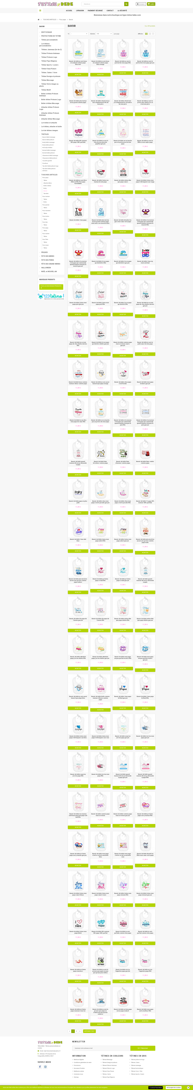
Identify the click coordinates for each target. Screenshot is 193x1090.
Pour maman (46, 196)
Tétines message (136, 1065)
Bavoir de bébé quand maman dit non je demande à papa (78, 463)
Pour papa (45, 177)
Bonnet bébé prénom (48, 153)
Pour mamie (45, 233)
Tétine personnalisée (49, 40)
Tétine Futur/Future (48, 69)
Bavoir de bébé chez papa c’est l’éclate (122, 382)
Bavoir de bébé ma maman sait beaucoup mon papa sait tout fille (78, 815)
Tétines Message (107, 1059)
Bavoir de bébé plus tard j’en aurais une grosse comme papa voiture (78, 580)
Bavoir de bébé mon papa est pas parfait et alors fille (122, 657)
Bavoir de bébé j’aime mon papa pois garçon (78, 303)
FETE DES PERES (47, 260)
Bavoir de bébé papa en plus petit (78, 501)
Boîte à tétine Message (50, 103)
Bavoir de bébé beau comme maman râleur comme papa (78, 382)
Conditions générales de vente (82, 1062)
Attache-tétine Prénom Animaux (49, 114)
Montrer (92, 34)
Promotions (77, 1065)
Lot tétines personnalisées (45, 45)
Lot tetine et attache (49, 123)
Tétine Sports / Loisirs (49, 65)
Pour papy (45, 228)
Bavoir (45, 191)
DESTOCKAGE (46, 32)
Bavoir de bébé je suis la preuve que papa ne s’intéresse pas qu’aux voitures (100, 1011)
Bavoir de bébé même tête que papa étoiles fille (122, 619)
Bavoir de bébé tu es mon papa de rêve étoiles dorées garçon (145, 304)
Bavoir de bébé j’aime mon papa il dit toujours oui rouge (145, 181)
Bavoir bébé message (48, 137)
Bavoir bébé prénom (48, 139)
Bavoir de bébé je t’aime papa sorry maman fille (145, 814)
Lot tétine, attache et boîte (51, 126)
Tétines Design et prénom (109, 1062)
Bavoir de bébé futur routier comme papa (145, 462)
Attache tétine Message (50, 119)
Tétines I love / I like (136, 1071)
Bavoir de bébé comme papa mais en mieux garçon (123, 814)
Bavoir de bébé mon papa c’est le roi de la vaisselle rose (123, 855)
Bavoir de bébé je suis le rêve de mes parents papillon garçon (100, 142)
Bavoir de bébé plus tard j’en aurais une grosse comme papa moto (145, 540)
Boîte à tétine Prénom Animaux (48, 95)
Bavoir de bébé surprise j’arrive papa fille (78, 775)
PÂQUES (44, 252)
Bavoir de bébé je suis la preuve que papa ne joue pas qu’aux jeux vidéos (100, 971)
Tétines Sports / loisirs (137, 1074)
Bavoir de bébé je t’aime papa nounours (78, 970)
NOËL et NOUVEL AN (49, 271)
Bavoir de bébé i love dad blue (78, 540)
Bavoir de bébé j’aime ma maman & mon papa (100, 181)
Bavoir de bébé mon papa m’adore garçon (145, 382)
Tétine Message (47, 80)
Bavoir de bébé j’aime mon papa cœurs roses (100, 894)
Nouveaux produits (47, 279)
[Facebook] (40, 1067)
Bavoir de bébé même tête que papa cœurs (122, 181)
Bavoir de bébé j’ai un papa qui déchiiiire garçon (122, 262)
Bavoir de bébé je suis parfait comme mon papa (145, 932)
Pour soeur (45, 245)
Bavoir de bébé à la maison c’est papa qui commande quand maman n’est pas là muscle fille (145, 222)
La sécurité (122, 11)
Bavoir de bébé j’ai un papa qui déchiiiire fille (100, 262)
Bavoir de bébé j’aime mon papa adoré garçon (122, 540)
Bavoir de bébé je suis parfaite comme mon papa (122, 932)
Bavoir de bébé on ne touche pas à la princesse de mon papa (123, 142)
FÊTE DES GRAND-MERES (50, 264)
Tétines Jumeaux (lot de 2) (51, 49)
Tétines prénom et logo (137, 1059)
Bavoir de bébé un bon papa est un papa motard (123, 1010)
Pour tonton (45, 216)
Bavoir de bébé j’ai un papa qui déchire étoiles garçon (100, 343)
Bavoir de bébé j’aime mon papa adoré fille (100, 540)
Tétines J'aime (106, 1074)
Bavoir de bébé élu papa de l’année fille (100, 619)
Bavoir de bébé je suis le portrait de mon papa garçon (145, 62)
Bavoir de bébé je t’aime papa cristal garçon (122, 579)
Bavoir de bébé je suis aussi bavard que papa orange (100, 382)
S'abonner (144, 1048)
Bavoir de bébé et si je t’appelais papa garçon (122, 970)
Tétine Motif (46, 90)
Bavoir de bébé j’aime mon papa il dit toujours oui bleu (78, 736)
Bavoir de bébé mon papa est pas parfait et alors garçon (145, 658)
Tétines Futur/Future (108, 1071)
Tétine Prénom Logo (49, 57)
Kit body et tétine (47, 147)
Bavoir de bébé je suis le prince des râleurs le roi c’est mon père (145, 102)
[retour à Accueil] (38, 19)
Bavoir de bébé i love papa (78, 220)
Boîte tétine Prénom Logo (51, 99)
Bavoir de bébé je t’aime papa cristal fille (100, 579)
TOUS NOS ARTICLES (49, 175)
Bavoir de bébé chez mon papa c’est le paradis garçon (100, 501)
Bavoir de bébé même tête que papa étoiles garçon (145, 619)
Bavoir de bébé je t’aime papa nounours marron (78, 1010)
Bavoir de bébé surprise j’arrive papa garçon (122, 736)
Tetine (45, 199)
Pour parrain (45, 205)
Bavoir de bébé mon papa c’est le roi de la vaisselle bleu (100, 855)
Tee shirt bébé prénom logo (50, 166)
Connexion (141, 4)
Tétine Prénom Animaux (50, 53)
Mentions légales (79, 1059)
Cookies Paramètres (156, 1087)
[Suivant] (80, 1031)
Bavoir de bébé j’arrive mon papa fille (100, 775)
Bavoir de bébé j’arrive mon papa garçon (145, 736)
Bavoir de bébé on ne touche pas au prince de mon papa (100, 420)
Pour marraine (46, 210)
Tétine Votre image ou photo (48, 85)
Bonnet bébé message (49, 150)
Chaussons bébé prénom (49, 158)
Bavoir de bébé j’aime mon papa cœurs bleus (78, 894)
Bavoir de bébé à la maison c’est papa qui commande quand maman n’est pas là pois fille (122, 422)
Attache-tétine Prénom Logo (49, 108)
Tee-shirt (46, 193)
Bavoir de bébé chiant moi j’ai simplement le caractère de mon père (123, 102)
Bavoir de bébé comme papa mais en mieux (100, 814)
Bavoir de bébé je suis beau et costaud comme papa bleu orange (100, 62)
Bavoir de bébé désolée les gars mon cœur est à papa (122, 220)
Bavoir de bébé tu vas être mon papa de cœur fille (78, 420)
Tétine (45, 180)
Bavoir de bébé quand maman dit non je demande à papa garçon (122, 775)
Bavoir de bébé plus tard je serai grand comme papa (78, 101)
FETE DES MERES (47, 256)
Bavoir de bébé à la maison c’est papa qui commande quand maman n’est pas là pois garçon (145, 422)
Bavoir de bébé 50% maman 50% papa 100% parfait (100, 932)
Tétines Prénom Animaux (109, 1065)
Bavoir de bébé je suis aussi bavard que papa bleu (78, 697)
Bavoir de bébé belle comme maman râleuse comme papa (100, 698)
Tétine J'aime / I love (49, 72)
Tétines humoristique (137, 1068)
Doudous (45, 163)
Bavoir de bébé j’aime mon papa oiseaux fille (122, 894)
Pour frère (45, 239)
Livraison (80, 11)
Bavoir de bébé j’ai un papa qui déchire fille (122, 303)
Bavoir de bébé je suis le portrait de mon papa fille (123, 62)
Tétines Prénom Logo (108, 1068)
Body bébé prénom (48, 145)
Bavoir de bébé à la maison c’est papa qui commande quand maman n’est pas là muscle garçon (78, 264)
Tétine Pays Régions (49, 61)
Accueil (69, 11)
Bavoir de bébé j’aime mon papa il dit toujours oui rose (100, 736)
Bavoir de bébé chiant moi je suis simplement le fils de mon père (100, 102)
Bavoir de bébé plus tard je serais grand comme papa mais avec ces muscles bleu (100, 221)
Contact (110, 11)
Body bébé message (48, 142)
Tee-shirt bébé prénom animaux (48, 169)
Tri (68, 34)
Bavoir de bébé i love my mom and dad (145, 262)
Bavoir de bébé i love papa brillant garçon (122, 697)
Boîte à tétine (47, 185)
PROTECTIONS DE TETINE (51, 36)
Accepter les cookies (174, 1087)
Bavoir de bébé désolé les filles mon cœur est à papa (145, 854)
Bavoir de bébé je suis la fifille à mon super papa (145, 141)
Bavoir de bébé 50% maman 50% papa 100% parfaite (78, 141)
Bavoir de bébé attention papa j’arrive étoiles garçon (100, 657)
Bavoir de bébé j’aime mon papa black (78, 932)
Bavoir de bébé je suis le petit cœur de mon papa (145, 343)
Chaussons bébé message (50, 155)
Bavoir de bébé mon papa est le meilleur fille (145, 1010)
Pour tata (45, 222)
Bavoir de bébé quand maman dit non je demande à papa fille (145, 775)
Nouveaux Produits (79, 1068)
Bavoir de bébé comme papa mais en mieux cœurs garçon (123, 344)
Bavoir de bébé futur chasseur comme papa (122, 462)
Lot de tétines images (49, 130)
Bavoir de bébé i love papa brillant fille (145, 697)
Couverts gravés (47, 160)
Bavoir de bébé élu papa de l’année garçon (78, 619)
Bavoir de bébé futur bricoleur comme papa (100, 462)
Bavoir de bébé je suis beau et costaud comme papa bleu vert (78, 62)
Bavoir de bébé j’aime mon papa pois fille (100, 303)
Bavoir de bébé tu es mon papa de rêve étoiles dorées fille (78, 344)
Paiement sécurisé (95, 11)
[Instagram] (45, 1067)
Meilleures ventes (79, 1071)
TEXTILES (45, 134)
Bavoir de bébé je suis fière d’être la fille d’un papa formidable (78, 181)
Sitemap (76, 1077)
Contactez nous (78, 1074)
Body (45, 188)
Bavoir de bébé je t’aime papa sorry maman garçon (78, 854)
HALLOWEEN (46, 268)
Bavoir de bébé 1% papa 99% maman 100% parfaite (145, 501)
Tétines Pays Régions (108, 1077)
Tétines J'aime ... (136, 1062)
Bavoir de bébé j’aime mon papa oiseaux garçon (145, 894)
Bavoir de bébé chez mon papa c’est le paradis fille (123, 501)
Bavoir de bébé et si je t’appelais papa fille (145, 970)
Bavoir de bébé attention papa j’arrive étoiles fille (78, 657)
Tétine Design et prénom (50, 76)
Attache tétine (48, 183)
